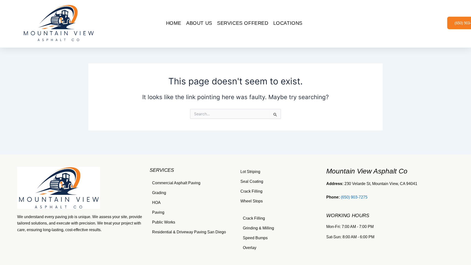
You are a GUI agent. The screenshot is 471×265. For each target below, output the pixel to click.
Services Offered (242, 23)
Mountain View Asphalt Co (366, 171)
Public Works (163, 222)
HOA (156, 202)
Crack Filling (251, 191)
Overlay (249, 248)
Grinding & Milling (258, 228)
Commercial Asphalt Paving (176, 183)
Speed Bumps (255, 238)
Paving (158, 212)
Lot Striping (250, 172)
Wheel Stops (251, 201)
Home (173, 23)
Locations (287, 23)
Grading (159, 193)
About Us (199, 23)
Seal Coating (251, 181)
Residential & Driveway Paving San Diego (189, 232)
